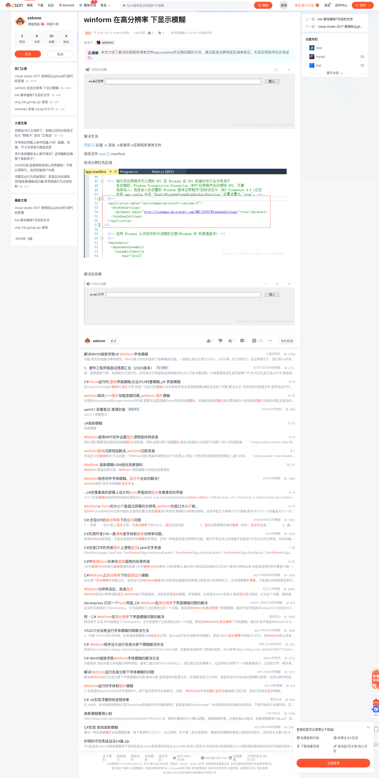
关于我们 (107, 757)
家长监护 (116, 768)
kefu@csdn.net (216, 758)
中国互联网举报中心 (156, 768)
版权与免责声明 (217, 768)
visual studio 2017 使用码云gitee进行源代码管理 (44, 78)
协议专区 (163, 757)
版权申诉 (233, 768)
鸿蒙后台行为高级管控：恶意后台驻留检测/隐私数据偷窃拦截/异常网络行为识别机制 (43, 181)
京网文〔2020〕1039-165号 (187, 763)
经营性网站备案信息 (217, 763)
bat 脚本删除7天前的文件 (38, 95)
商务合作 (135, 757)
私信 (60, 54)
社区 (51, 5)
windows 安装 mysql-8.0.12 (40, 109)
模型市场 (90, 5)
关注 (113, 341)
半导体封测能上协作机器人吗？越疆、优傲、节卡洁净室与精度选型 (42, 144)
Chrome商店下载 (180, 768)
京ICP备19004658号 (155, 763)
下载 (40, 5)
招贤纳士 (121, 757)
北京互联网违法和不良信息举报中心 (252, 763)
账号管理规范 (199, 768)
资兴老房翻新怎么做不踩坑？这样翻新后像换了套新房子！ (44, 156)
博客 (30, 5)
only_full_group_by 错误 (37, 102)
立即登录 (333, 763)
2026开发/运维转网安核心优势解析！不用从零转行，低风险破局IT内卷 (43, 167)
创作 (363, 5)
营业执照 (262, 768)
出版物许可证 (248, 768)
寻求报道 (149, 757)
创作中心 (341, 5)
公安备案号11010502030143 (124, 763)
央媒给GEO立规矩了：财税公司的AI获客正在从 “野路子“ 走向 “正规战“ (44, 133)
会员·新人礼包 (305, 5)
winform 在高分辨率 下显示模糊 (43, 88)
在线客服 (237, 757)
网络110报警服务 (133, 768)
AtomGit (68, 5)
